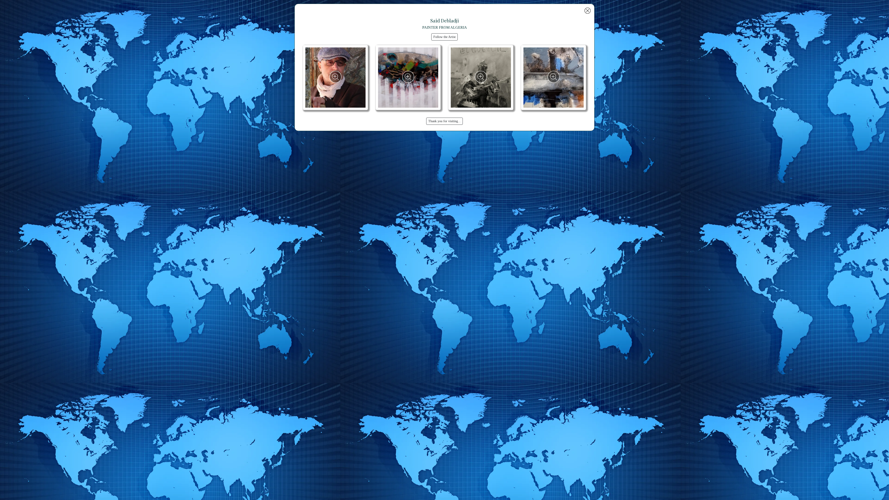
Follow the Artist (444, 37)
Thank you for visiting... (444, 121)
